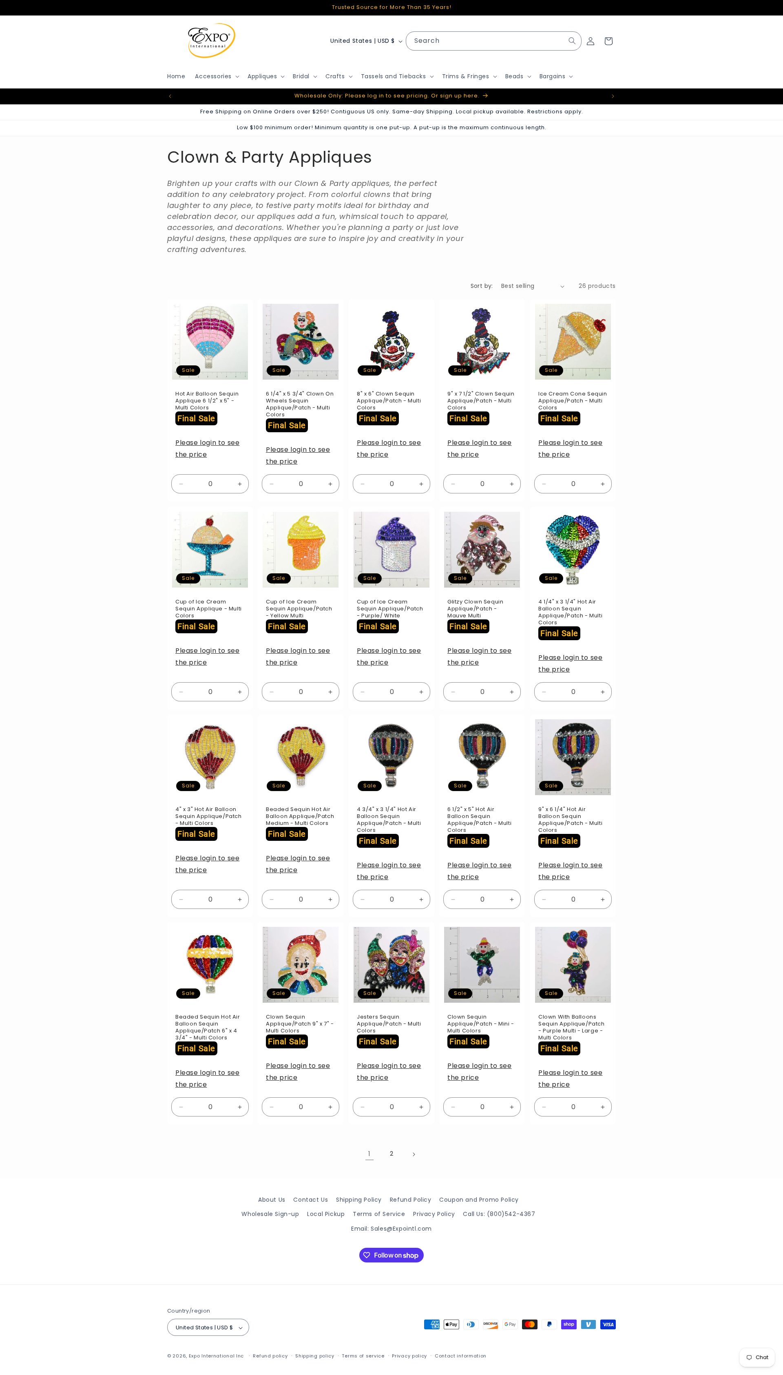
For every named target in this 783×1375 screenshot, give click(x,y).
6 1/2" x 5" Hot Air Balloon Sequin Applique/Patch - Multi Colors (479, 820)
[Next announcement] (613, 96)
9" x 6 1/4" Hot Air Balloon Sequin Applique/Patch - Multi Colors (570, 820)
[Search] (572, 41)
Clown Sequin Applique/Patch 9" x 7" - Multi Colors (300, 1024)
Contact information (461, 1356)
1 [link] (369, 1153)
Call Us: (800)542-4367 (499, 1214)
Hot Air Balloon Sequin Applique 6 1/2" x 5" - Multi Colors (207, 401)
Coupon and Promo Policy (479, 1200)
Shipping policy (314, 1356)
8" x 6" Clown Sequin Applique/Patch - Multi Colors (389, 401)
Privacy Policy (434, 1214)
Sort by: (482, 286)
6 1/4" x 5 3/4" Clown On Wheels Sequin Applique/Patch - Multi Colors (300, 405)
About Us (271, 1200)
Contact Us (310, 1200)
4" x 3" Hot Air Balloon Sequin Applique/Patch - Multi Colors (208, 816)
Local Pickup (326, 1214)
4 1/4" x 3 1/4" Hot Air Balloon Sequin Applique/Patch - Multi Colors (570, 612)
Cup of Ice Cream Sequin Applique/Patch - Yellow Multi (299, 609)
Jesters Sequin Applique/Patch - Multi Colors (389, 1024)
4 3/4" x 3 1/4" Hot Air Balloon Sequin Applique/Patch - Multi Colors (389, 820)
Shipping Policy (359, 1200)
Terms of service (363, 1356)
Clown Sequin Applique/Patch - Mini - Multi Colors (480, 1024)
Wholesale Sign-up (270, 1214)
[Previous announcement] (170, 96)
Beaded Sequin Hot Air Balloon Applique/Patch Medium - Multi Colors (300, 816)
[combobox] (493, 41)
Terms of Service (379, 1214)
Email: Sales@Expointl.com (391, 1228)
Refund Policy (410, 1200)
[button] (216, 76)
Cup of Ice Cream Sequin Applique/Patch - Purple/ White (390, 609)
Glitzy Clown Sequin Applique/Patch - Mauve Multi (475, 609)
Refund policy (270, 1356)
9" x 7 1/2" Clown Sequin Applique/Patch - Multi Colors (480, 401)
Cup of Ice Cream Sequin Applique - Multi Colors (208, 609)
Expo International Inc (216, 1356)
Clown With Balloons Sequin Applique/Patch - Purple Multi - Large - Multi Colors (571, 1028)
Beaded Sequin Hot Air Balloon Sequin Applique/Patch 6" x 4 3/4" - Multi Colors (207, 1028)
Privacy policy (409, 1356)
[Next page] (413, 1154)
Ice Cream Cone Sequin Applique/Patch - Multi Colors (572, 401)
